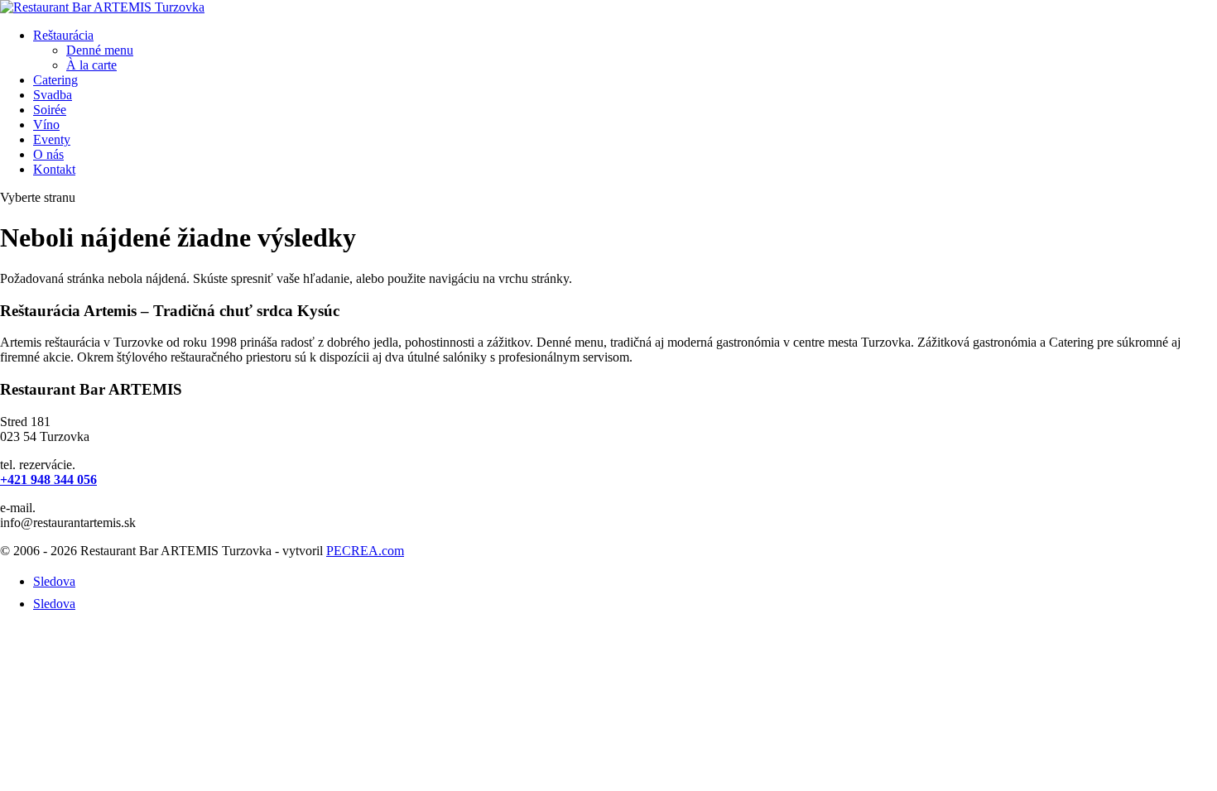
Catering (55, 80)
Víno (46, 124)
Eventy (51, 139)
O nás (48, 154)
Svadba (52, 95)
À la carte (91, 65)
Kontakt (54, 169)
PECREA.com (365, 551)
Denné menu (99, 50)
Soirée (49, 110)
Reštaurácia (63, 35)
